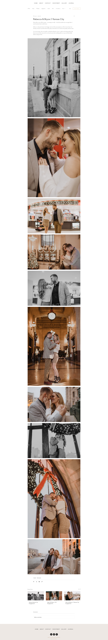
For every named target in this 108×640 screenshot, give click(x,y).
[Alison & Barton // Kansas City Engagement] (72, 595)
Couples (49, 8)
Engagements (43, 8)
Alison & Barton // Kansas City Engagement (72, 603)
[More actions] (74, 16)
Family (33, 8)
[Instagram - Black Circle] (51, 634)
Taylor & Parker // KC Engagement (52, 603)
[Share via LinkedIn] (39, 581)
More (63, 8)
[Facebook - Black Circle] (54, 634)
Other (53, 8)
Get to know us (58, 8)
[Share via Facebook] (33, 581)
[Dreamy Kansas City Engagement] (36, 595)
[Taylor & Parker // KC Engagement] (54, 595)
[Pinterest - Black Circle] (57, 634)
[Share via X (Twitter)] (36, 581)
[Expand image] (54, 77)
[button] (70, 8)
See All (79, 589)
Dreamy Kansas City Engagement (33, 603)
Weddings (37, 8)
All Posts (29, 8)
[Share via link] (42, 581)
